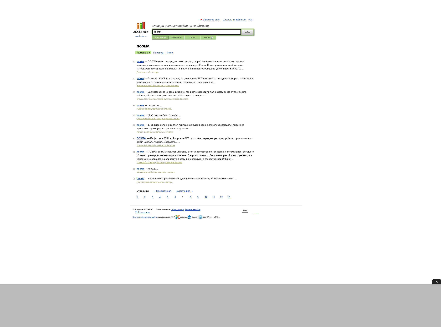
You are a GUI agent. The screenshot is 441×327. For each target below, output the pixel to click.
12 (221, 197)
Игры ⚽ (208, 37)
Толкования (160, 37)
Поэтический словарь (147, 72)
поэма (140, 61)
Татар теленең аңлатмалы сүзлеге (155, 132)
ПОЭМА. (141, 138)
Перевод (158, 52)
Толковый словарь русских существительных (159, 162)
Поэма (140, 178)
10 (206, 197)
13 (229, 197)
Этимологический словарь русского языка (158, 85)
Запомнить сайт (211, 20)
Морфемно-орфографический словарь (156, 172)
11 (213, 197)
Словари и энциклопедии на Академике (180, 26)
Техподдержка (177, 209)
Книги (192, 37)
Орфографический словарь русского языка (158, 118)
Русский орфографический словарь (154, 109)
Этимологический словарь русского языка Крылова (162, 99)
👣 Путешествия (142, 212)
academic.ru (141, 36)
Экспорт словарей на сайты (145, 217)
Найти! (247, 32)
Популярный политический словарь (154, 182)
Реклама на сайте (192, 209)
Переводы (176, 37)
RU (250, 20)
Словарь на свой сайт (234, 20)
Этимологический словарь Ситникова (156, 145)
